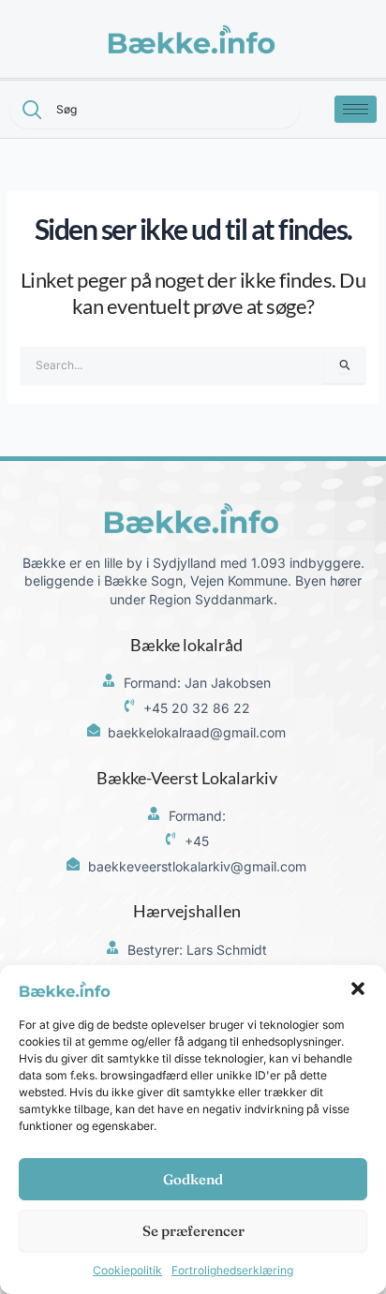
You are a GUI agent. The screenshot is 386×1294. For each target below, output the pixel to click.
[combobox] (154, 109)
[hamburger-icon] (355, 109)
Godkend (193, 1179)
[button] (358, 988)
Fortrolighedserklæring (232, 1270)
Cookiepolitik (127, 1270)
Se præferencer (193, 1231)
